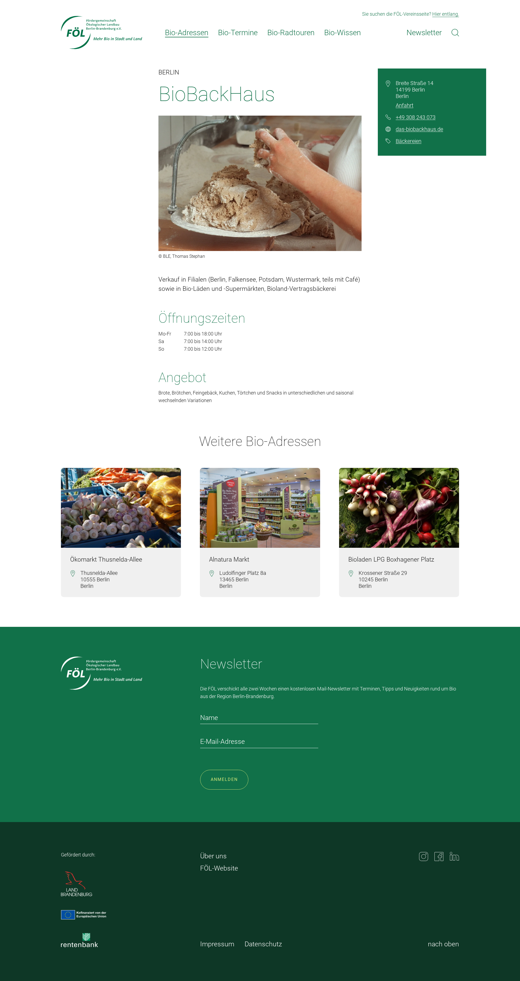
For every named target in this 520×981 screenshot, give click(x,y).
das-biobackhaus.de (419, 129)
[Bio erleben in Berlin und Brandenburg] (101, 32)
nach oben (443, 944)
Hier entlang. (445, 14)
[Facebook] (439, 856)
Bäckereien (408, 141)
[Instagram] (423, 856)
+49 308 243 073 (415, 117)
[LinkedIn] (454, 856)
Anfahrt (404, 105)
